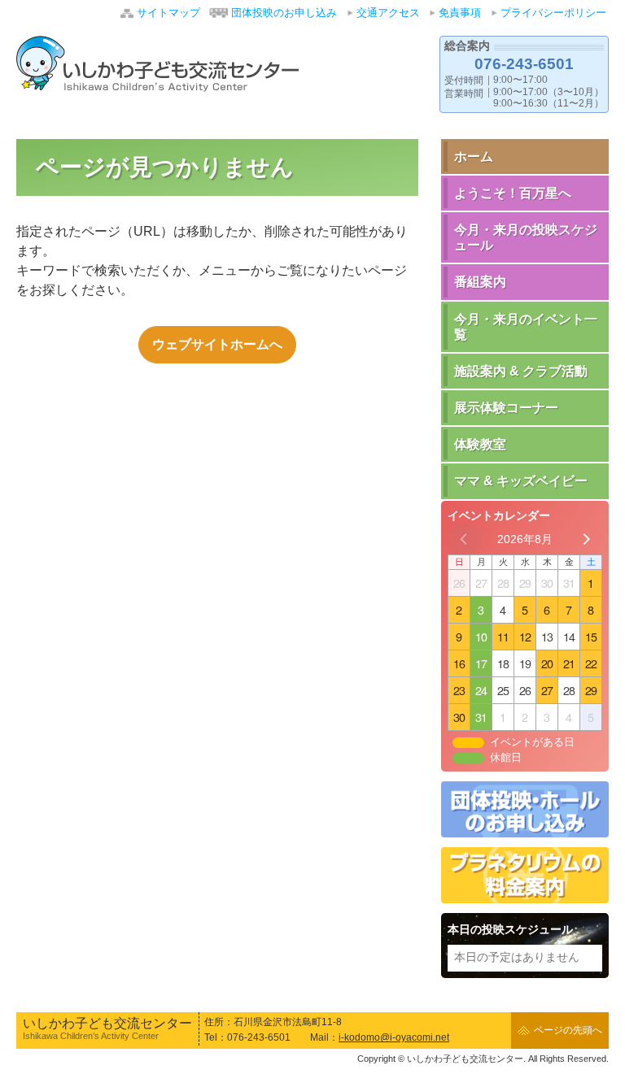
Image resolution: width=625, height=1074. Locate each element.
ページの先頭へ (568, 1030)
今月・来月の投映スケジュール (525, 237)
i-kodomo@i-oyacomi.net (394, 1037)
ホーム (473, 156)
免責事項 (460, 13)
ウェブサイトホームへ (217, 344)
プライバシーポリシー (553, 13)
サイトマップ (168, 13)
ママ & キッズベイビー (521, 481)
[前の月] (465, 539)
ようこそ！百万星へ (512, 193)
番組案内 (480, 282)
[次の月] (585, 539)
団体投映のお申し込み (284, 13)
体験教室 (480, 444)
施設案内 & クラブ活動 (521, 371)
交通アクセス (388, 13)
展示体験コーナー (506, 408)
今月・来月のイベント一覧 (525, 326)
